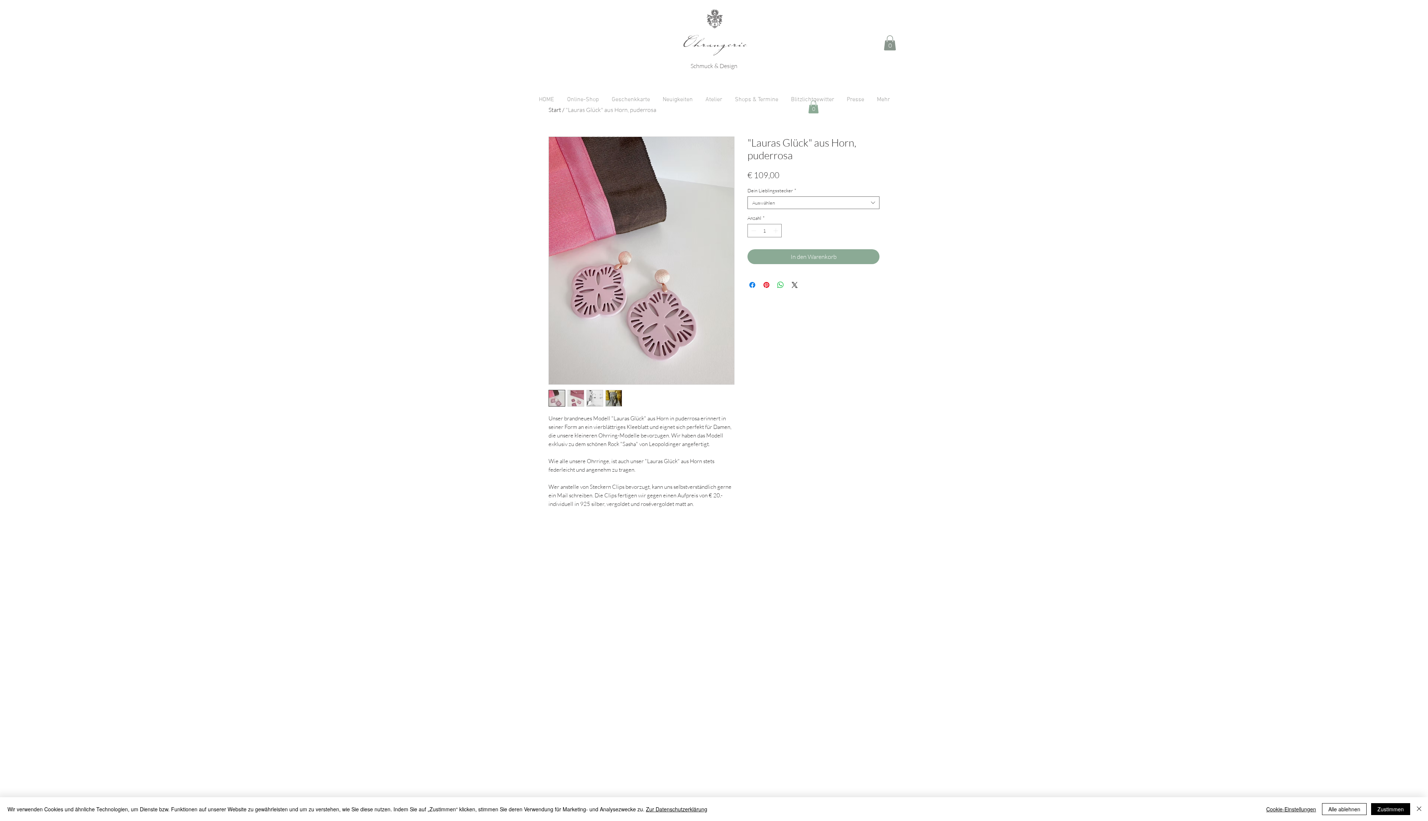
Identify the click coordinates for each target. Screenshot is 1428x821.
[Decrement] (753, 230)
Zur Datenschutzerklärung (676, 809)
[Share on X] (794, 284)
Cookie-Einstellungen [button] (1291, 809)
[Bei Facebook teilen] (752, 284)
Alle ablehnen (1344, 809)
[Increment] (776, 230)
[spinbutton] (765, 230)
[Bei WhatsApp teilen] (780, 284)
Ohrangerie (715, 46)
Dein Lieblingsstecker (771, 190)
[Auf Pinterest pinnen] (766, 284)
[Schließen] (1419, 809)
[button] (890, 43)
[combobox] (813, 202)
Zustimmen (1390, 809)
